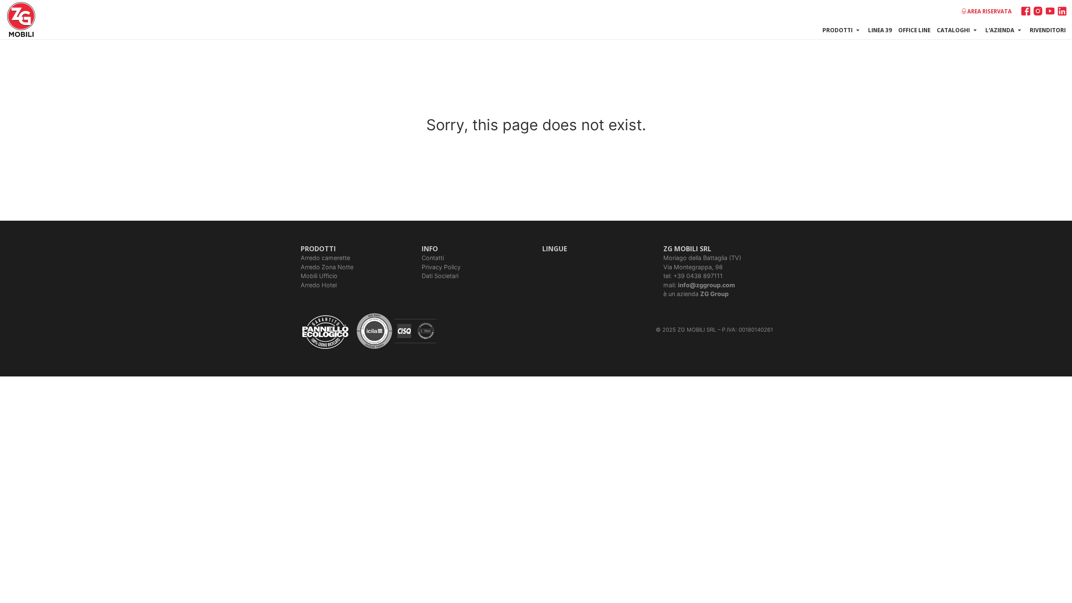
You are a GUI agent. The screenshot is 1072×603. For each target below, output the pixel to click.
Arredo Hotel (319, 285)
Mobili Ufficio (319, 275)
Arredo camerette (325, 257)
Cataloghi (953, 30)
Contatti (433, 257)
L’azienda (999, 30)
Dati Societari (440, 275)
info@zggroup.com (706, 285)
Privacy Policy (441, 267)
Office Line (914, 30)
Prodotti (837, 30)
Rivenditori (1048, 30)
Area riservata (989, 11)
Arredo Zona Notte (327, 267)
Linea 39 (880, 30)
